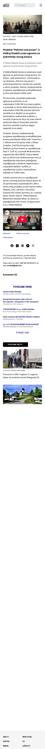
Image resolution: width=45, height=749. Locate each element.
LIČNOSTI (26, 746)
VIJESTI (6, 737)
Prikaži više (22, 332)
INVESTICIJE (27, 737)
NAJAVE (6, 746)
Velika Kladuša (8, 237)
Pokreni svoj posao (22, 233)
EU (23, 741)
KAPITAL (6, 741)
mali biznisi (6, 233)
